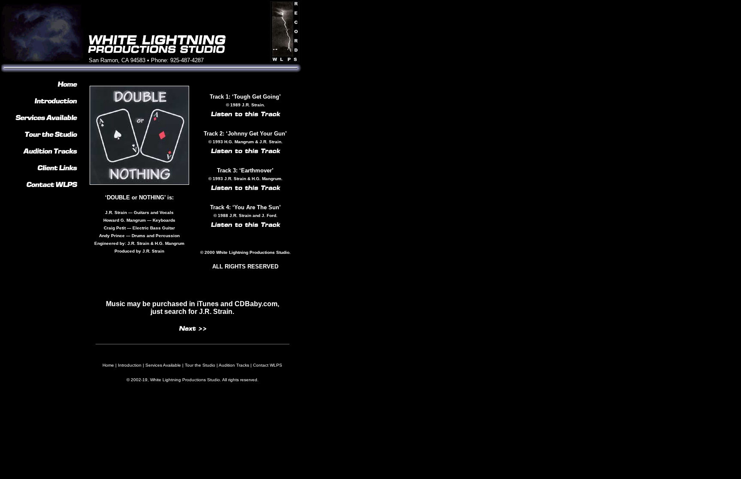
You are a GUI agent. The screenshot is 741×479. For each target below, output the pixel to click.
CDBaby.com (256, 303)
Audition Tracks (234, 365)
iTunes (208, 303)
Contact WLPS (267, 365)
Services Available (163, 365)
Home (108, 365)
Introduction (130, 365)
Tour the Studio (200, 365)
